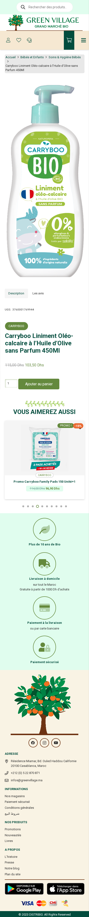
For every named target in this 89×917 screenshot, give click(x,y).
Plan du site (12, 874)
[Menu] (84, 40)
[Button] (8, 40)
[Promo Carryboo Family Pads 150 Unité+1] (44, 448)
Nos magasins (15, 796)
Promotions (13, 829)
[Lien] (44, 22)
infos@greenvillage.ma (26, 780)
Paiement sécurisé (17, 802)
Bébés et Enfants (32, 57)
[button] (83, 84)
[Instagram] (44, 742)
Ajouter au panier (39, 384)
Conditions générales (19, 807)
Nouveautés (13, 835)
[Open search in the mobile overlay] (45, 7)
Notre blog (12, 868)
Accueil (10, 57)
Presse (9, 862)
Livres (9, 841)
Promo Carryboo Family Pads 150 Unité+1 (44, 481)
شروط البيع (12, 813)
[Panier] (69, 40)
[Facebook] (33, 742)
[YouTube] (56, 742)
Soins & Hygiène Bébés (65, 57)
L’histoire (11, 857)
